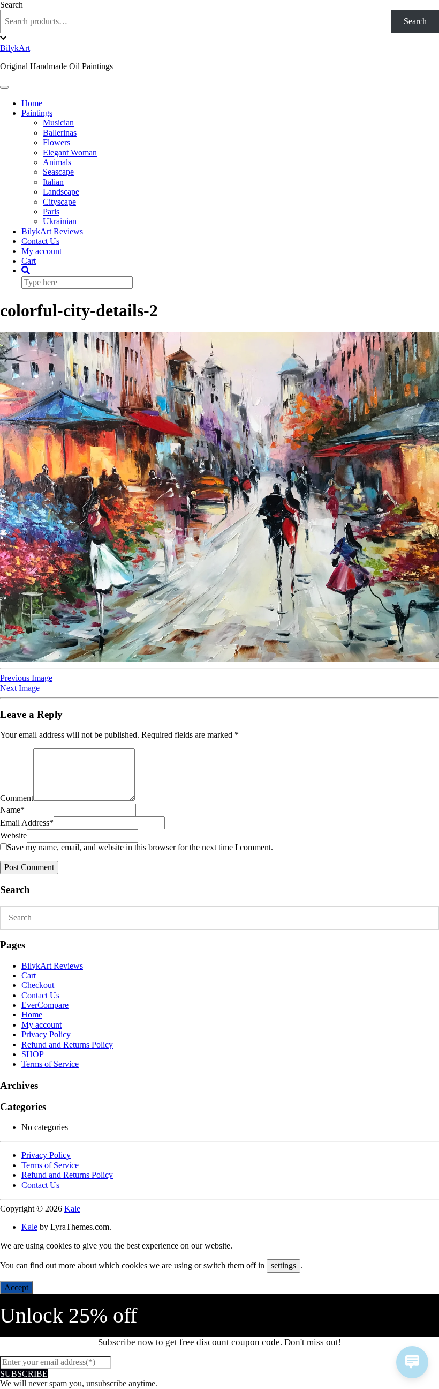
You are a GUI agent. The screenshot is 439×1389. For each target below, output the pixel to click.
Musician (58, 122)
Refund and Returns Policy (67, 1044)
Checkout (37, 985)
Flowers (56, 142)
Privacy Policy (46, 1034)
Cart (28, 260)
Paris (51, 211)
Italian (53, 182)
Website (13, 835)
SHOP (32, 1054)
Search (11, 4)
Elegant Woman (70, 152)
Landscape (61, 191)
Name (12, 809)
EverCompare (45, 1004)
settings (283, 1265)
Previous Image (26, 677)
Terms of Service (50, 1063)
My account (41, 251)
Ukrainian (60, 221)
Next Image (20, 688)
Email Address (27, 822)
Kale (72, 1208)
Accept (16, 1287)
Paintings (36, 112)
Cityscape (59, 201)
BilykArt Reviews (52, 231)
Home (31, 103)
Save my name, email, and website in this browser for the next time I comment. (140, 847)
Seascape (58, 171)
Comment (16, 798)
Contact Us (40, 241)
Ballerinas (60, 132)
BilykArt (15, 48)
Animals (57, 162)
